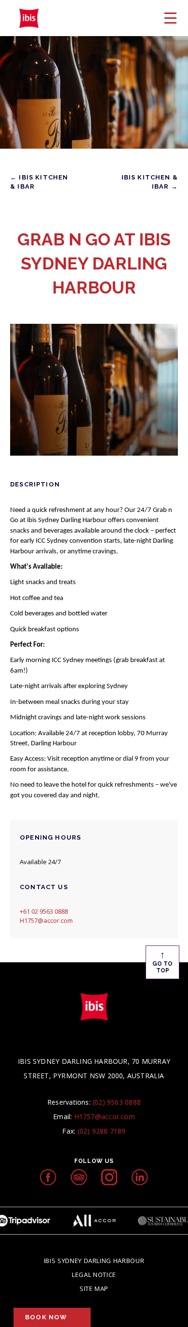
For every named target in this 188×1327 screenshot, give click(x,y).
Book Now (46, 1317)
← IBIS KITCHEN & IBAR (39, 182)
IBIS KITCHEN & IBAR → (149, 182)
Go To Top (162, 961)
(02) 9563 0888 (117, 1102)
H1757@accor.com (46, 920)
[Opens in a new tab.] (48, 1177)
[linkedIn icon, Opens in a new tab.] (140, 1177)
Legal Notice (94, 1274)
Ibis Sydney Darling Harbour (94, 1260)
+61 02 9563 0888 (44, 911)
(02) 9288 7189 (102, 1131)
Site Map (94, 1288)
